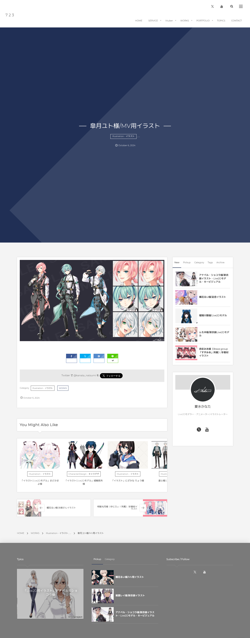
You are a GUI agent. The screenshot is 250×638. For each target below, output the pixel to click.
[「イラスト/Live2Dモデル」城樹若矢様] (84, 455)
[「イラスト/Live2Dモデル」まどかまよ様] (40, 455)
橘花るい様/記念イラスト (212, 297)
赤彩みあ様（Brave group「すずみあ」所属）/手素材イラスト (213, 352)
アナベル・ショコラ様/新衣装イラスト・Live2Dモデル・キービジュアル (213, 278)
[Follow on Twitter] (212, 6)
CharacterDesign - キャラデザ (84, 474)
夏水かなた (203, 407)
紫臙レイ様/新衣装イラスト (130, 595)
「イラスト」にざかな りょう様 (127, 480)
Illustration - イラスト (123, 136)
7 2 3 (9, 15)
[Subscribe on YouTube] (207, 430)
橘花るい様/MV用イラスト (129, 577)
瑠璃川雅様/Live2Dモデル (213, 315)
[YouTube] (221, 6)
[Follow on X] (199, 430)
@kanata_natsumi (85, 375)
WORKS (63, 388)
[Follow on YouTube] (204, 572)
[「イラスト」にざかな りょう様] (128, 455)
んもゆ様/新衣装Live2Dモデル (214, 334)
